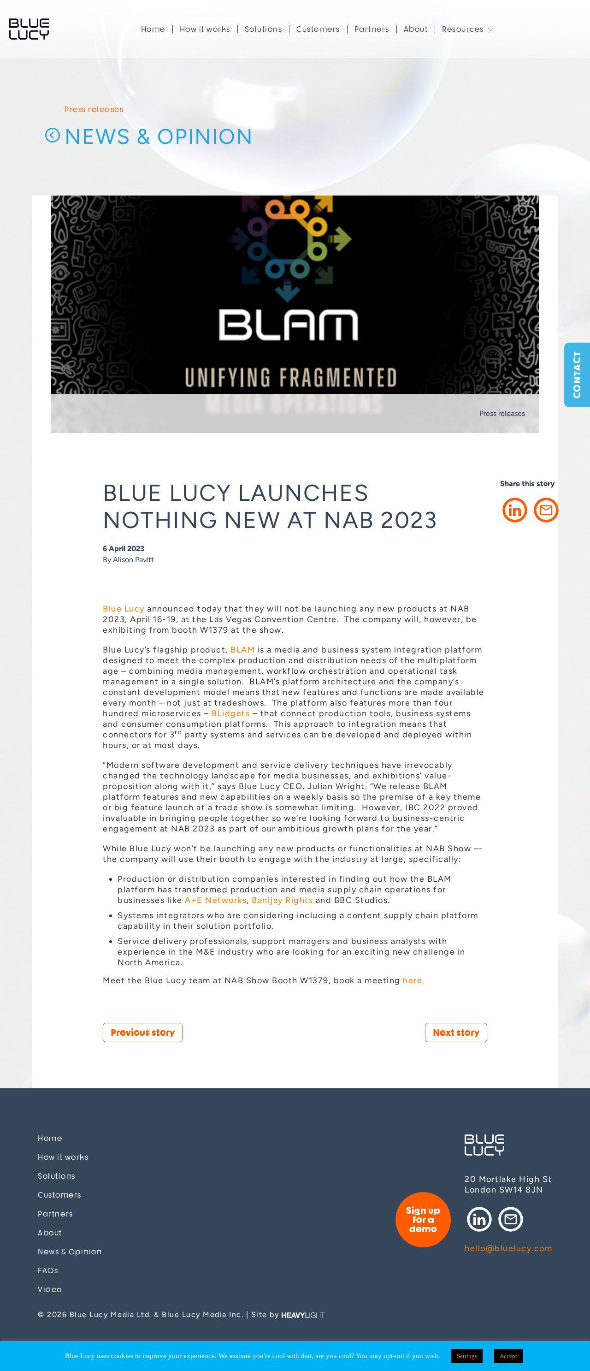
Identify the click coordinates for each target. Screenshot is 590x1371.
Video (50, 1290)
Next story (456, 1032)
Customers (318, 29)
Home (153, 29)
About (416, 29)
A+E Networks (216, 900)
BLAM (242, 650)
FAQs (48, 1271)
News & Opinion (159, 136)
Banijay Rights (282, 900)
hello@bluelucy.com (508, 1248)
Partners (371, 29)
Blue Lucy (29, 29)
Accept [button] (508, 1356)
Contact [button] (577, 375)
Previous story (143, 1032)
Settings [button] (467, 1356)
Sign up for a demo (423, 1219)
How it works (205, 29)
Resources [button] (463, 29)
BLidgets (231, 713)
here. (414, 980)
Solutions (264, 29)
